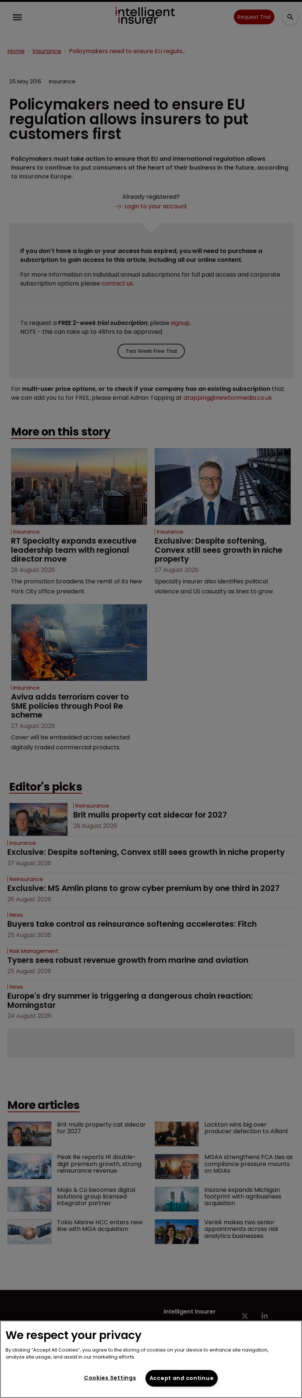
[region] (151, 1359)
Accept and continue (182, 1378)
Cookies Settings (110, 1377)
